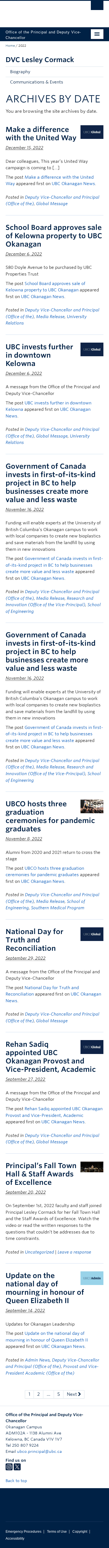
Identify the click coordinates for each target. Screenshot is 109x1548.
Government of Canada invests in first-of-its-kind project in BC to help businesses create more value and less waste (51, 483)
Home (10, 46)
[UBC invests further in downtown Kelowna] (91, 349)
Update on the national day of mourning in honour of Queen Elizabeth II (45, 1288)
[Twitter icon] (17, 1469)
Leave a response (74, 1252)
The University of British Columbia (40, 11)
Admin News (37, 1360)
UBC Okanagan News (73, 183)
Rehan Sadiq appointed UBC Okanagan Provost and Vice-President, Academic (51, 1056)
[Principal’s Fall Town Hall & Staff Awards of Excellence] (91, 1166)
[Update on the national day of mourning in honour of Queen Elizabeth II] (91, 1278)
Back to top (17, 1480)
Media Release (50, 316)
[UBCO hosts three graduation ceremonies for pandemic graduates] (91, 806)
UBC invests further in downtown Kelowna (39, 355)
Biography (20, 71)
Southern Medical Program (57, 907)
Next (72, 1394)
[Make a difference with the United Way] (91, 131)
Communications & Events (36, 82)
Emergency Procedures (23, 1532)
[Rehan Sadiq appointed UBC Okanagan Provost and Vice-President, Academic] (91, 1046)
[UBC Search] (97, 7)
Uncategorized (39, 1252)
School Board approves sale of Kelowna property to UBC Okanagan (54, 235)
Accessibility (15, 1538)
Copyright (79, 1532)
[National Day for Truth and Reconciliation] (91, 934)
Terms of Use (57, 1532)
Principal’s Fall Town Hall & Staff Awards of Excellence (41, 1173)
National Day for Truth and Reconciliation (34, 939)
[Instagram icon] (9, 1469)
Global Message (52, 203)
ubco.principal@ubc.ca (39, 1451)
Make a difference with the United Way (41, 133)
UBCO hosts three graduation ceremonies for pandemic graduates (50, 816)
